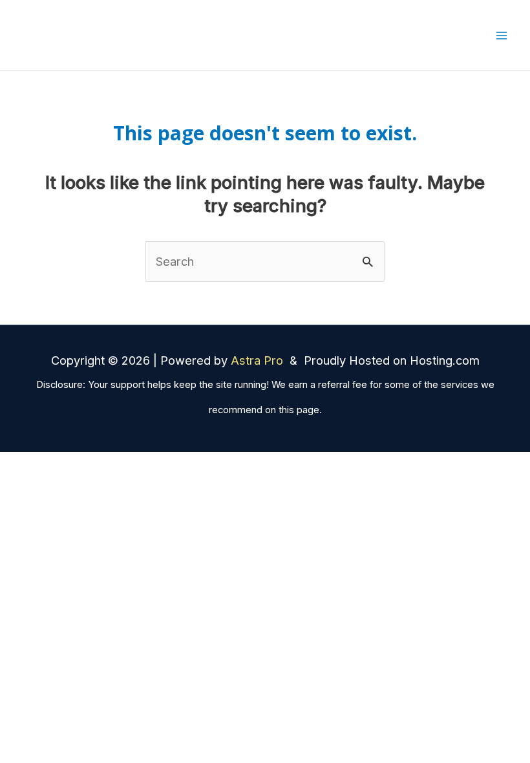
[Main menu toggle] (502, 35)
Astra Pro (258, 360)
